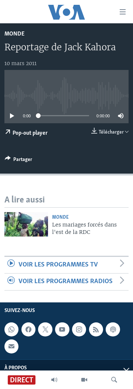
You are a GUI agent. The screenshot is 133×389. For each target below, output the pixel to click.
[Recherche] (114, 379)
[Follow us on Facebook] (28, 329)
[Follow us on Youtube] (62, 329)
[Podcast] (113, 329)
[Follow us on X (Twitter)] (45, 329)
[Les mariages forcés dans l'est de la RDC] (26, 224)
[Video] (84, 379)
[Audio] (54, 379)
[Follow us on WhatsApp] (11, 329)
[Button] (18, 161)
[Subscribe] (11, 346)
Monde (14, 34)
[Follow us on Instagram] (79, 329)
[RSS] (96, 329)
